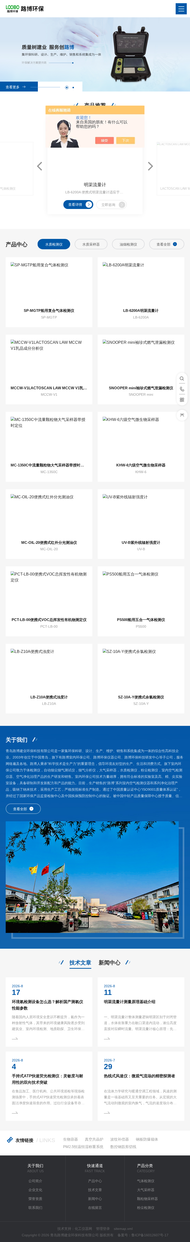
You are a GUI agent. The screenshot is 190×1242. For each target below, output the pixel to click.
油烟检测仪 (128, 244)
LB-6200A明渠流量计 (141, 310)
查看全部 (163, 244)
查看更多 (13, 87)
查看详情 (75, 205)
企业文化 (35, 1190)
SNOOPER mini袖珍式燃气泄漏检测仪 (141, 388)
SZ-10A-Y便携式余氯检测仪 (141, 697)
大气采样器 (145, 1190)
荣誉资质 (35, 1199)
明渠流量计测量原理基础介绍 (129, 1002)
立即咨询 (108, 205)
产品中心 (95, 1181)
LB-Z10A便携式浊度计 (49, 697)
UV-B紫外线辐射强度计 (141, 542)
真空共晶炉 (94, 1139)
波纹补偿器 (119, 1139)
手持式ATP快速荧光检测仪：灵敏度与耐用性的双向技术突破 (47, 1079)
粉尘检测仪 (145, 1208)
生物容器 (70, 1139)
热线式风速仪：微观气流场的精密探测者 (139, 1076)
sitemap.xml (123, 1229)
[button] (67, 87)
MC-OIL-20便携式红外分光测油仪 (49, 542)
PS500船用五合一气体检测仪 (141, 620)
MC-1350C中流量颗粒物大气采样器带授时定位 (49, 465)
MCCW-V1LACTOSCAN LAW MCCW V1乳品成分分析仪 (49, 388)
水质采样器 (91, 244)
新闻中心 (109, 963)
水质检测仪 (54, 244)
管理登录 (103, 1229)
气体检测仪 (145, 1181)
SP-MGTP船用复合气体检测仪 (49, 310)
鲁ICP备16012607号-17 (149, 1235)
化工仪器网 (83, 1229)
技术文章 (80, 963)
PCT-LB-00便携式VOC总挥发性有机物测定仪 (49, 620)
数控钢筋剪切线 (123, 1147)
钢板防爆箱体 (147, 1139)
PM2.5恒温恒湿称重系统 (83, 1147)
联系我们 (35, 1208)
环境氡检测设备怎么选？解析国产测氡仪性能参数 (47, 1005)
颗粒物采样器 (147, 1199)
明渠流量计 (95, 184)
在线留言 (95, 1208)
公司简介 (35, 1181)
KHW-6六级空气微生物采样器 (141, 465)
